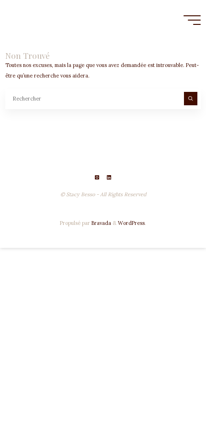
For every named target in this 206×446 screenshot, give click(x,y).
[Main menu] (192, 20)
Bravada (100, 223)
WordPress (131, 223)
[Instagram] (97, 177)
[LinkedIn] (108, 177)
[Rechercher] (190, 98)
